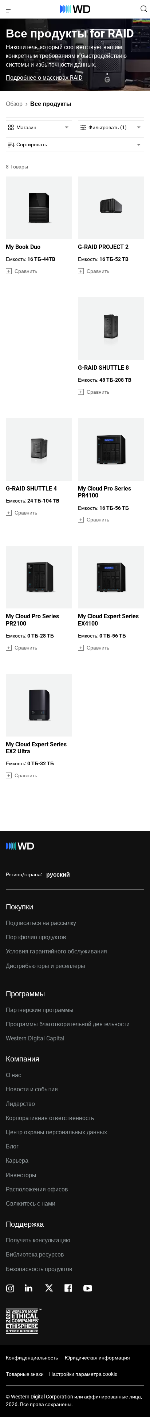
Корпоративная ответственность (50, 1118)
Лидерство (20, 1103)
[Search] (144, 8)
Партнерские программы (40, 1010)
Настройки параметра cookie (83, 1374)
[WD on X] (49, 1288)
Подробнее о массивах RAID (44, 78)
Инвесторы (21, 1175)
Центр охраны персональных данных (56, 1132)
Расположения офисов (37, 1189)
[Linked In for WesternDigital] (29, 1289)
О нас (13, 1075)
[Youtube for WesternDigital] (87, 1289)
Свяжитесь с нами (30, 1203)
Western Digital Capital (35, 1038)
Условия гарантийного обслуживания (56, 951)
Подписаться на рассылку (41, 923)
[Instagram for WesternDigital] (10, 1289)
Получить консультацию (38, 1240)
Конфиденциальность (32, 1358)
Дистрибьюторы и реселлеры (45, 965)
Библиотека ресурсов (35, 1254)
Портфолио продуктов (36, 937)
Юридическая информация (97, 1358)
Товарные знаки (25, 1374)
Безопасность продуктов (39, 1269)
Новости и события (32, 1089)
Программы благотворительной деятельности (68, 1024)
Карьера (17, 1160)
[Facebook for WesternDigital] (68, 1289)
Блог (12, 1146)
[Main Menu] (10, 9)
